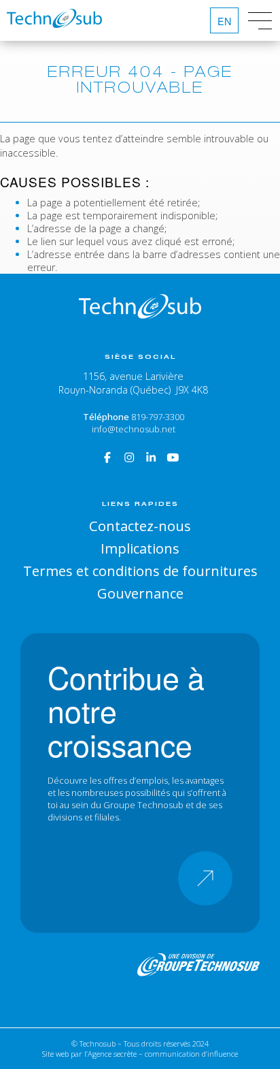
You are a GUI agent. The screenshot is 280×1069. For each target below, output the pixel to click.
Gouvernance (140, 593)
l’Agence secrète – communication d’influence (161, 1054)
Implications (140, 548)
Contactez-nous (140, 525)
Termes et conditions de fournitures (140, 570)
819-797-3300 (157, 417)
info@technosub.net (133, 429)
